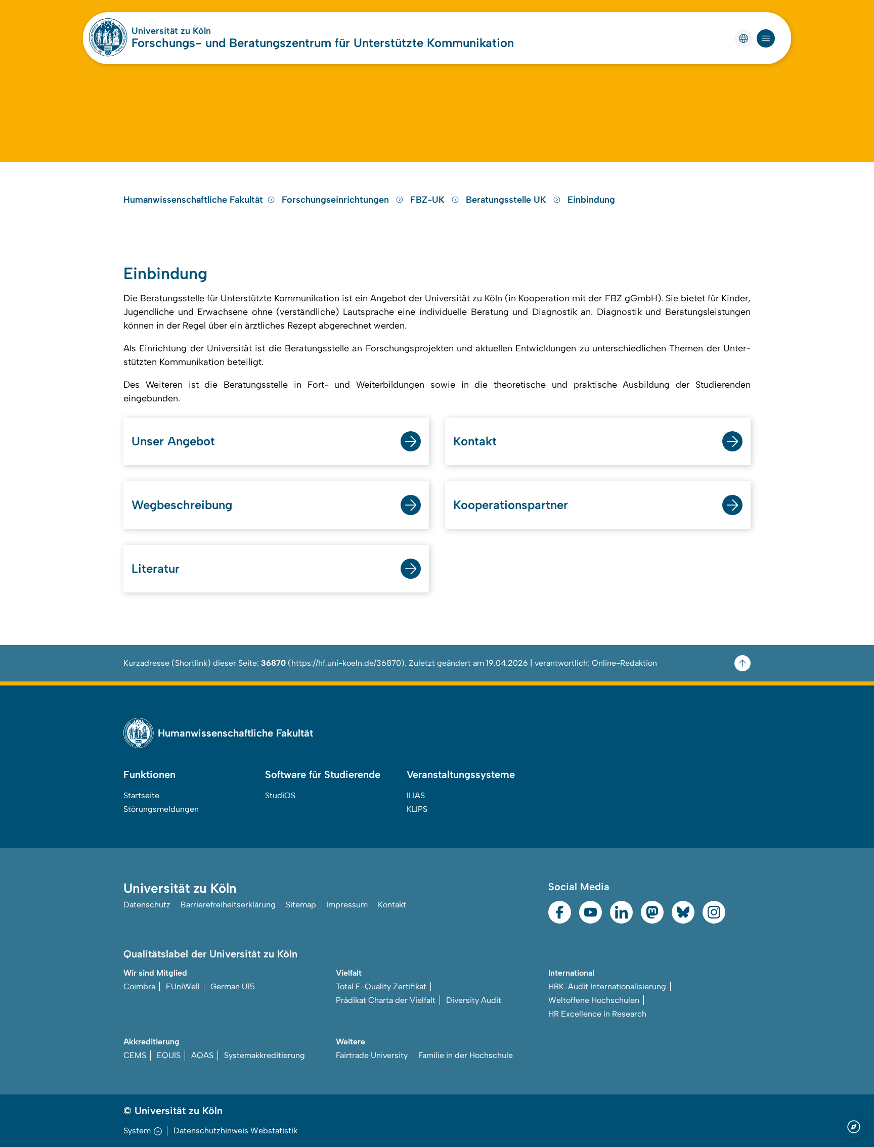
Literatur (156, 568)
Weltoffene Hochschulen (593, 1000)
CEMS (134, 1055)
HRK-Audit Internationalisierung (607, 986)
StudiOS (280, 795)
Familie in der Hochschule (465, 1055)
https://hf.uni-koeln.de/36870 (346, 663)
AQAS (202, 1055)
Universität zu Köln (171, 30)
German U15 (232, 986)
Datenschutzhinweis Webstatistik (235, 1130)
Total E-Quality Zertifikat (381, 986)
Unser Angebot (173, 441)
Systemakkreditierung (264, 1055)
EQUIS (169, 1055)
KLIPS (417, 809)
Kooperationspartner (510, 504)
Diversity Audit (473, 1000)
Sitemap (301, 904)
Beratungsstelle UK (507, 199)
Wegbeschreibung (182, 504)
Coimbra (139, 986)
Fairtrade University (372, 1055)
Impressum (347, 904)
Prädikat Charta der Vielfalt (385, 1000)
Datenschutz (146, 904)
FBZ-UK (428, 199)
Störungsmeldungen (161, 809)
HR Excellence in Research (597, 1014)
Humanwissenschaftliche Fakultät (193, 199)
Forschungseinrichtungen (336, 199)
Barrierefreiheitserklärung (228, 904)
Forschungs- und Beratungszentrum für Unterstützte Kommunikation (323, 42)
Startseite (141, 795)
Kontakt (475, 441)
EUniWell (183, 986)
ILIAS (416, 795)
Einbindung (591, 199)
